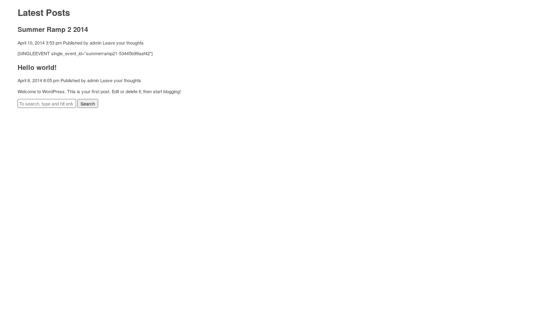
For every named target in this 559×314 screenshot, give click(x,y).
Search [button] (88, 103)
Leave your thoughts (123, 42)
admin (95, 42)
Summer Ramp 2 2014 (53, 29)
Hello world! (37, 67)
